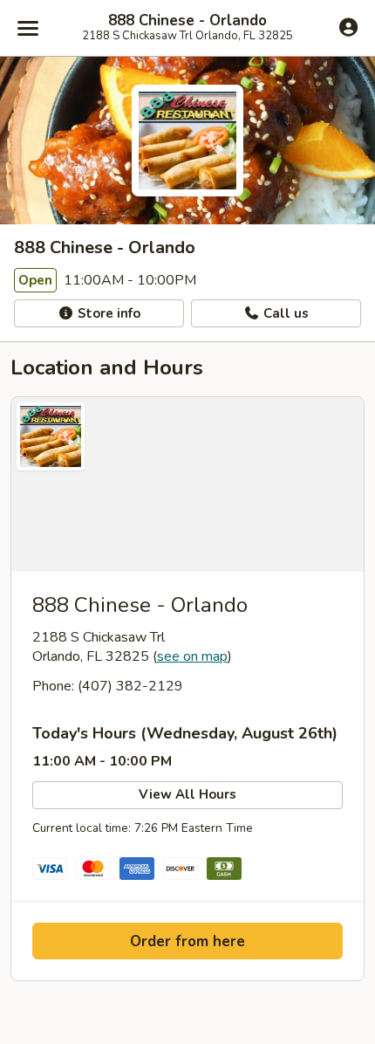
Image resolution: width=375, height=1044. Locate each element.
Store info (107, 313)
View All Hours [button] (187, 794)
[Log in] (348, 27)
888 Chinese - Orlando (187, 21)
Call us (284, 313)
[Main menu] (28, 28)
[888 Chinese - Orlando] (187, 484)
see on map (192, 656)
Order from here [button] (187, 941)
